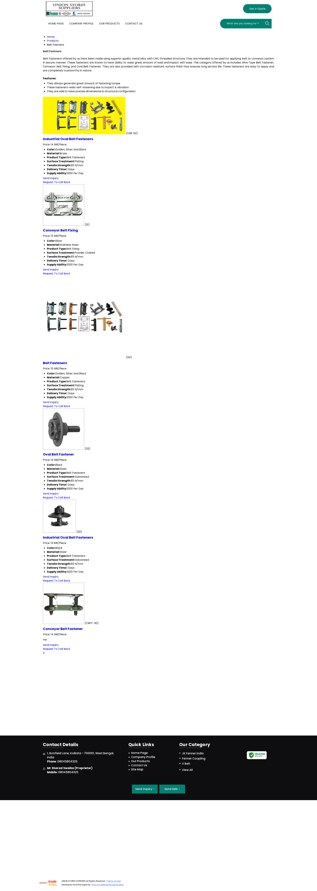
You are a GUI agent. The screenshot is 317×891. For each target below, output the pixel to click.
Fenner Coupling (193, 758)
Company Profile (81, 23)
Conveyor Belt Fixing (60, 230)
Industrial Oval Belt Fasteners (68, 139)
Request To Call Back (56, 182)
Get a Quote (257, 9)
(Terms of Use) (113, 881)
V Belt (186, 764)
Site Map (137, 769)
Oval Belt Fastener (58, 454)
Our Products (109, 23)
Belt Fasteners (55, 363)
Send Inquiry (51, 178)
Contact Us (133, 23)
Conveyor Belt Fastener (63, 628)
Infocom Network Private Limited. (108, 884)
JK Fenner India (193, 753)
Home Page (56, 23)
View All (187, 770)
